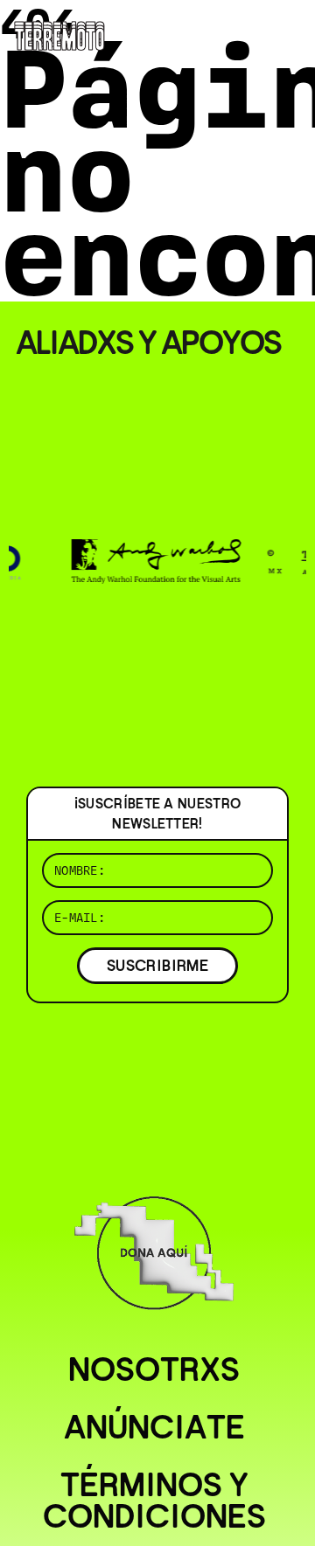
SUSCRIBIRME (157, 965)
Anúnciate (154, 1427)
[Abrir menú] (287, 35)
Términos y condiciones (154, 1500)
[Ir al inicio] (59, 34)
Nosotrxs (154, 1369)
